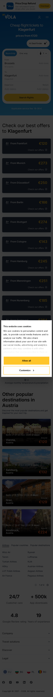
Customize (24, 370)
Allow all (26, 360)
